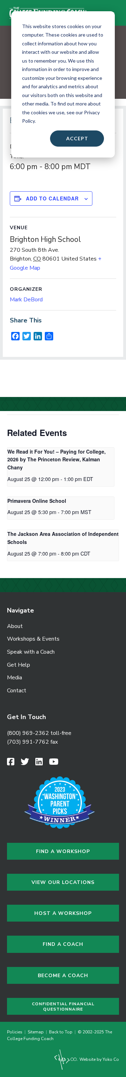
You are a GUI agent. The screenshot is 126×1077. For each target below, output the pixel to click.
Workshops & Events (33, 639)
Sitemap (36, 1032)
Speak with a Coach (31, 652)
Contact (16, 690)
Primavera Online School (36, 500)
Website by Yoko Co (98, 1059)
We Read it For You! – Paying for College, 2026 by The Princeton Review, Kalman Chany (56, 459)
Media (14, 677)
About (15, 626)
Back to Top (60, 1032)
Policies (15, 1032)
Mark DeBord (26, 299)
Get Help (18, 665)
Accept (77, 138)
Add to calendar (52, 198)
